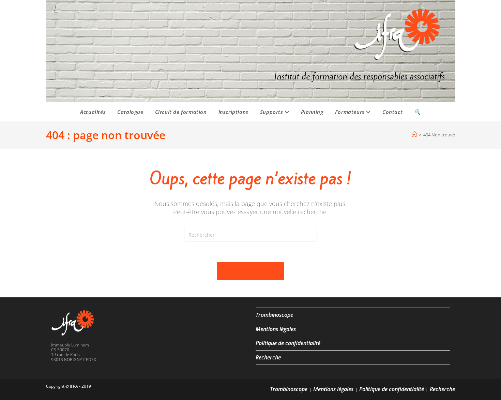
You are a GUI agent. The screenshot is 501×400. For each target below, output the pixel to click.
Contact (392, 111)
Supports (272, 111)
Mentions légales (276, 329)
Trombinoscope (274, 314)
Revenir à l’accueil (251, 271)
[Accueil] (414, 134)
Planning (312, 111)
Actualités (93, 111)
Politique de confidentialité (288, 343)
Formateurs (350, 111)
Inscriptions (233, 111)
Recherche (268, 357)
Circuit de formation (181, 111)
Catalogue (130, 111)
